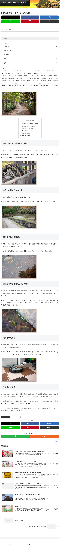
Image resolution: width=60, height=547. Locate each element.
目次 (27, 120)
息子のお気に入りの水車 (28, 126)
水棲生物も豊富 (26, 133)
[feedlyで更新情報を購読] (15, 436)
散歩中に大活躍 (26, 135)
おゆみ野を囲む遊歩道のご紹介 (30, 124)
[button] (49, 21)
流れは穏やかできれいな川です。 (30, 131)
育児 (9, 417)
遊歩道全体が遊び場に (28, 128)
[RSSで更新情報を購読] (44, 436)
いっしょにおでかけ (16, 417)
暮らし (4, 417)
